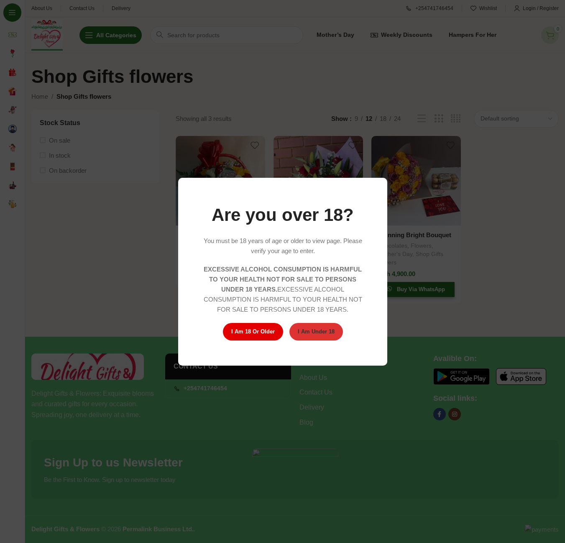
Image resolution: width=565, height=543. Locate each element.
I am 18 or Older (252, 331)
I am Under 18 (315, 331)
